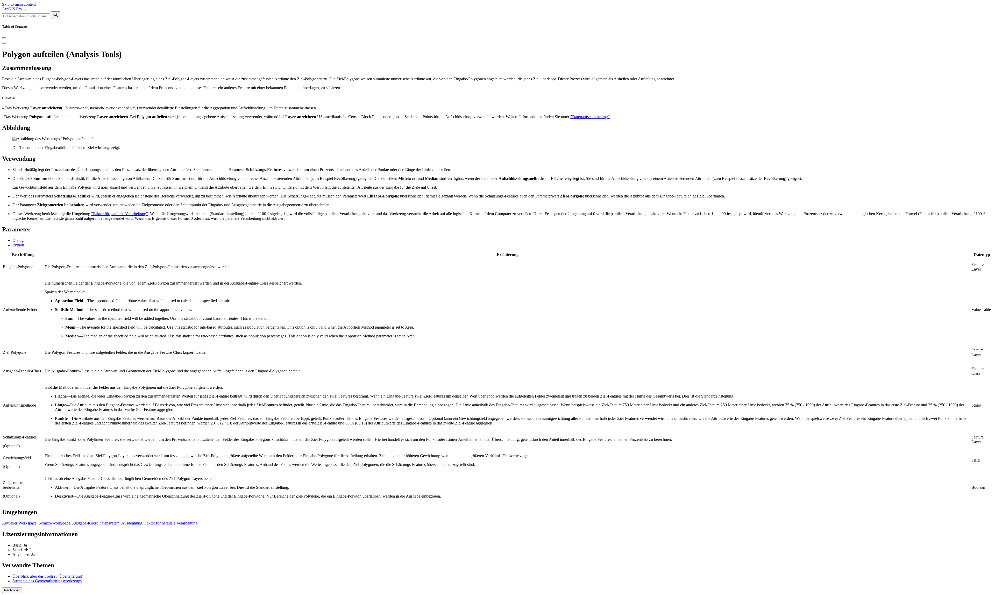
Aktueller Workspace (19, 523)
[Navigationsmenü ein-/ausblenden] (25, 10)
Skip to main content (19, 4)
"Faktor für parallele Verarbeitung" (119, 213)
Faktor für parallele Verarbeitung (170, 523)
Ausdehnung (131, 523)
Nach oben (12, 590)
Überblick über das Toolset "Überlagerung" (48, 576)
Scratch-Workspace (54, 523)
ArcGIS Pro (12, 9)
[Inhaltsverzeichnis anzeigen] (4, 43)
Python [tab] (18, 245)
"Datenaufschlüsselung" (590, 117)
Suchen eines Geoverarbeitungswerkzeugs (47, 581)
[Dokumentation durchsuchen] (55, 15)
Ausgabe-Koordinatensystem (95, 523)
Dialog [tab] (18, 240)
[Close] (4, 38)
